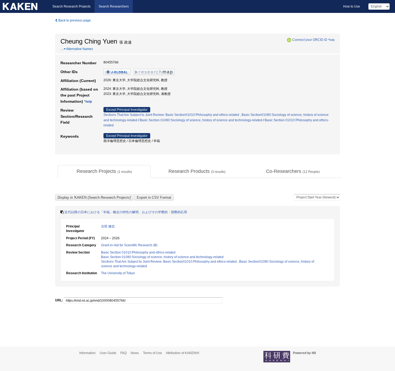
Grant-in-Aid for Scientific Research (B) (129, 245)
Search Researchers (114, 6)
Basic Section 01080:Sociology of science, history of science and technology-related (201, 120)
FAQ (123, 353)
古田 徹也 (108, 226)
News (135, 353)
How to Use (351, 6)
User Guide (108, 353)
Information (87, 353)
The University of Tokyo (118, 273)
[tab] (104, 171)
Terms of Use (152, 353)
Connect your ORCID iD (309, 40)
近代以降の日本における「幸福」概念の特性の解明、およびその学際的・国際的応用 (125, 212)
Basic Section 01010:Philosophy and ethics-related (138, 252)
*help (331, 39)
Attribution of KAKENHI (182, 353)
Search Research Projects (71, 6)
